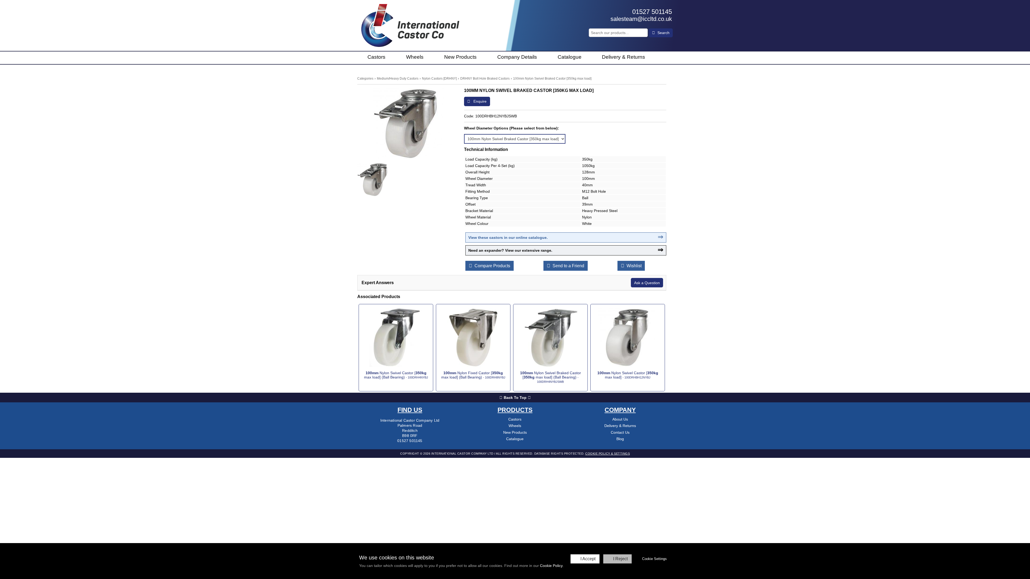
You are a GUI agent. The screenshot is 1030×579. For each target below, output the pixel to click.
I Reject (620, 558)
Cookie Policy (551, 565)
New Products (460, 57)
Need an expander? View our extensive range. (510, 250)
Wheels (415, 57)
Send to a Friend (567, 265)
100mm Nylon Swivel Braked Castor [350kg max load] (552, 78)
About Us (620, 419)
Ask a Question (647, 283)
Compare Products (491, 265)
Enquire (479, 101)
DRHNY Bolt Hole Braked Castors (485, 78)
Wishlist (634, 265)
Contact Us (620, 432)
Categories (365, 78)
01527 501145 (652, 11)
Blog (620, 439)
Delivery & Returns (623, 57)
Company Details (517, 57)
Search (663, 33)
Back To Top (515, 397)
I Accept (587, 558)
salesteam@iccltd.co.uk (641, 19)
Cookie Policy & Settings (607, 453)
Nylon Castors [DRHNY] (439, 78)
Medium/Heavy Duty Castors (397, 78)
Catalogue (570, 57)
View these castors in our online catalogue (507, 237)
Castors (376, 57)
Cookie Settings (654, 559)
